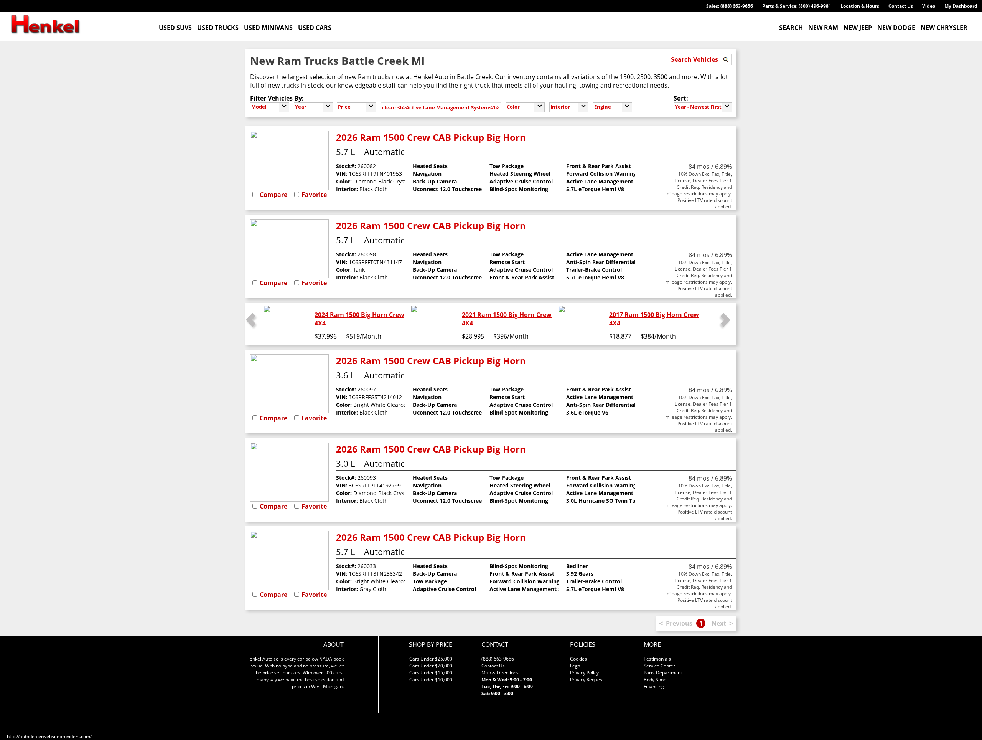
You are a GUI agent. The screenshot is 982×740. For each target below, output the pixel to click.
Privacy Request (587, 679)
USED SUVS (175, 27)
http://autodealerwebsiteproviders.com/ (49, 736)
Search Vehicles (695, 59)
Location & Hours (859, 6)
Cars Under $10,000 (430, 679)
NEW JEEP (858, 27)
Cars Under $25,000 (430, 659)
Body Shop (655, 679)
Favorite (314, 194)
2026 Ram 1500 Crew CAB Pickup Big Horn (431, 137)
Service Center (659, 665)
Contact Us (900, 6)
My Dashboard (960, 6)
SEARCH (791, 27)
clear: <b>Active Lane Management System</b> (440, 107)
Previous (679, 623)
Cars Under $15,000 (430, 672)
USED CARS (314, 27)
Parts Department (663, 672)
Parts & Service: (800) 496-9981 (796, 6)
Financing (654, 686)
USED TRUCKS (218, 27)
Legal (576, 665)
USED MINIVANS (268, 27)
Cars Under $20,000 (430, 665)
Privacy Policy (584, 672)
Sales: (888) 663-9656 (729, 6)
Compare (273, 194)
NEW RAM (823, 27)
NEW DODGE (896, 27)
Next (719, 623)
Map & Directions (500, 672)
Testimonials (657, 659)
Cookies (578, 659)
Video (928, 6)
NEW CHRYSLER (944, 27)
